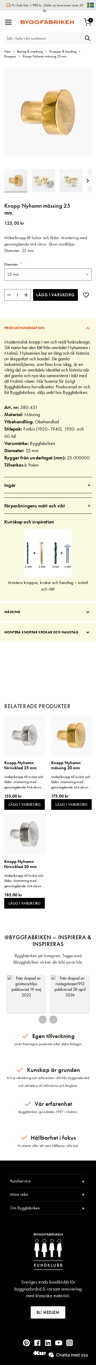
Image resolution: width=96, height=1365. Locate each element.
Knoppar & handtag (63, 51)
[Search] (87, 38)
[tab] (48, 328)
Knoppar (10, 56)
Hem (7, 51)
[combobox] (43, 38)
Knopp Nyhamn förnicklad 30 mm (20, 864)
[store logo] (47, 22)
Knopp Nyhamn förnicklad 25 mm (20, 765)
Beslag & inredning (30, 51)
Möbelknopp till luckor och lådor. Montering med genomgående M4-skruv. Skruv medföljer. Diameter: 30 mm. (71, 782)
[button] (46, 180)
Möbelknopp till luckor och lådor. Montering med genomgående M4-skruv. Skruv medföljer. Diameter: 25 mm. (24, 782)
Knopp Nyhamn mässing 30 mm (66, 765)
